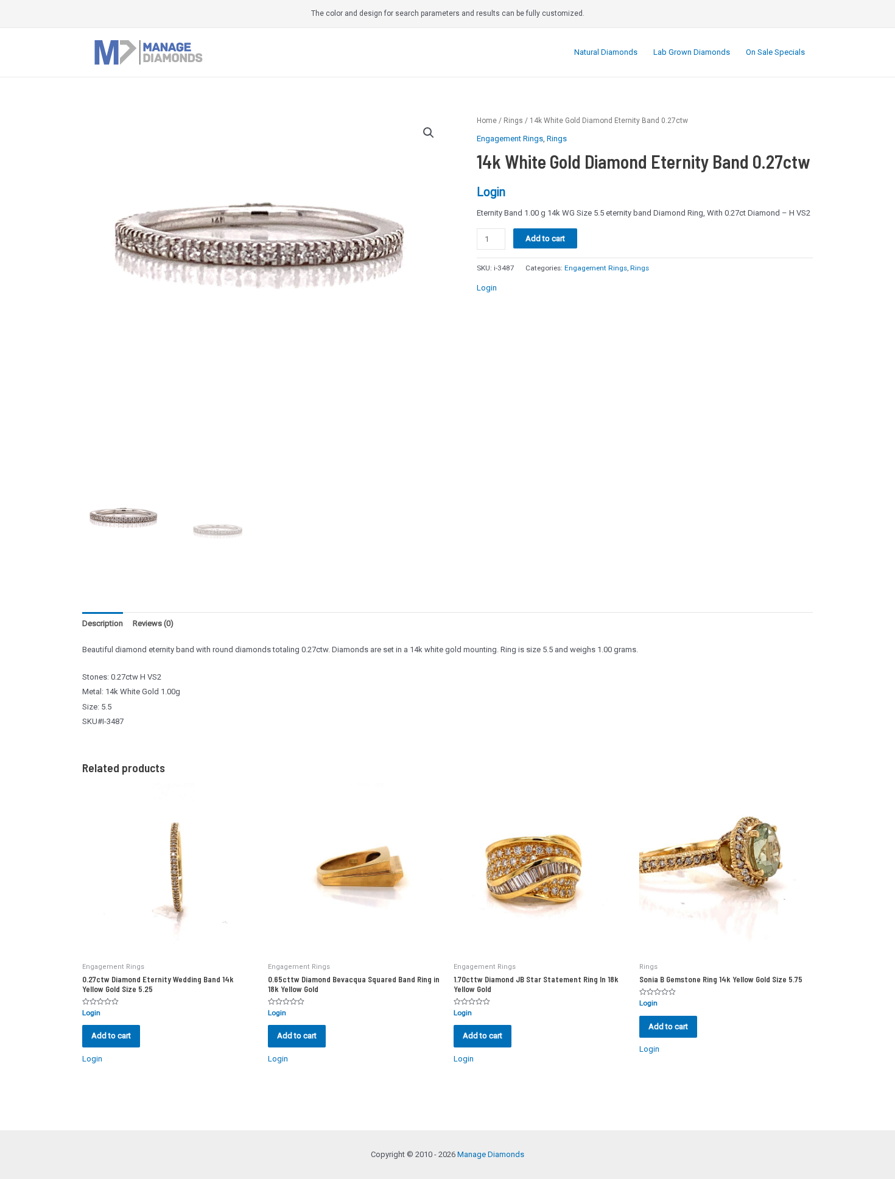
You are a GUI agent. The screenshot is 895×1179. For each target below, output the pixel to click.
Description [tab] (102, 623)
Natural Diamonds (605, 52)
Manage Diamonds (490, 1154)
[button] (429, 133)
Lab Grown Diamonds (691, 52)
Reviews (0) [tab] (153, 623)
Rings (513, 120)
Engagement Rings (510, 138)
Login (491, 192)
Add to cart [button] (111, 1035)
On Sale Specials (775, 52)
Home (487, 120)
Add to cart (545, 238)
